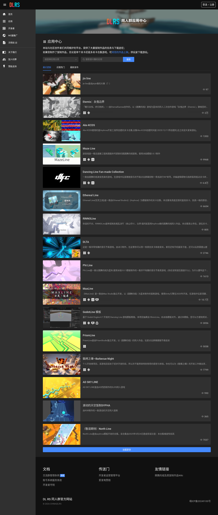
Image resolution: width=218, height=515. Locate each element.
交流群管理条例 (53, 475)
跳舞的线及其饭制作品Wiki (169, 475)
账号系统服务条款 (52, 480)
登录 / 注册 (208, 4)
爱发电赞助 (105, 480)
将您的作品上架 (120, 52)
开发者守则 (49, 485)
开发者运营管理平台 (109, 475)
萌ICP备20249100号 (200, 501)
